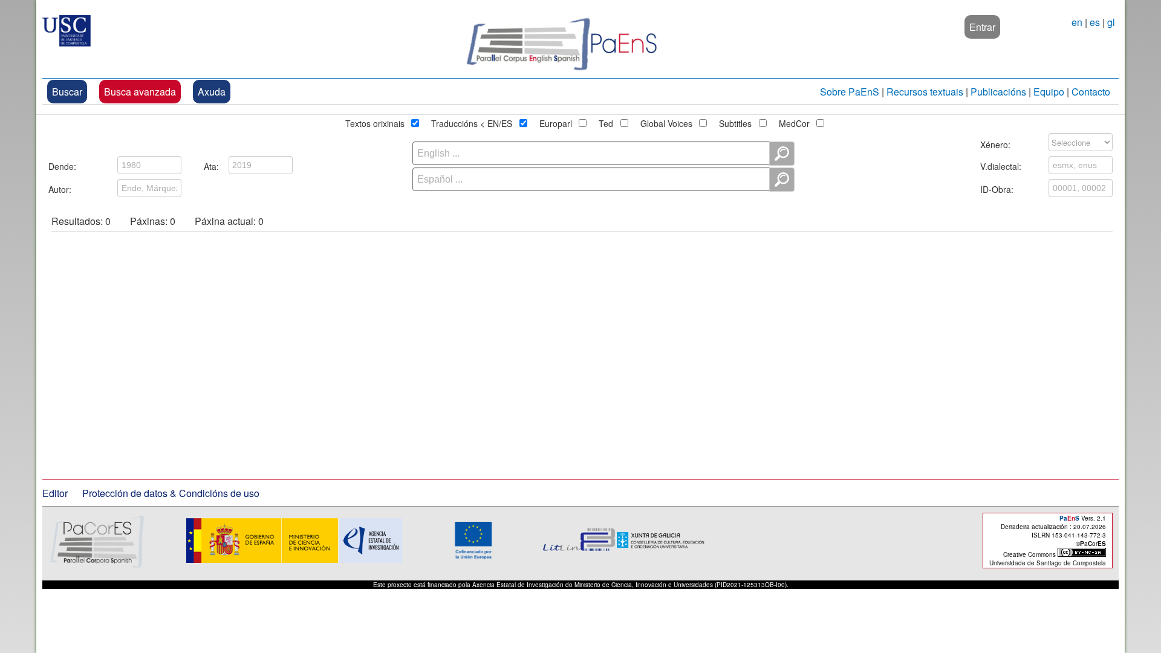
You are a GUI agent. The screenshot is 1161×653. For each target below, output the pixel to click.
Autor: (59, 187)
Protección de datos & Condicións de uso (170, 493)
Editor (55, 493)
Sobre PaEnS (849, 92)
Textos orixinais (375, 121)
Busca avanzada (140, 92)
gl (1111, 22)
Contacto (1091, 92)
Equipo (1048, 92)
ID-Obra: (996, 187)
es (1095, 22)
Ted (606, 121)
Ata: (211, 164)
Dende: (62, 164)
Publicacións (998, 92)
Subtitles (735, 121)
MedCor (794, 121)
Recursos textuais (924, 92)
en (1077, 22)
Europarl (555, 121)
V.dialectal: (1000, 164)
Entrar (982, 27)
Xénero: (995, 142)
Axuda (212, 92)
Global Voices (666, 121)
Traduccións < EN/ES (471, 121)
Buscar (67, 92)
